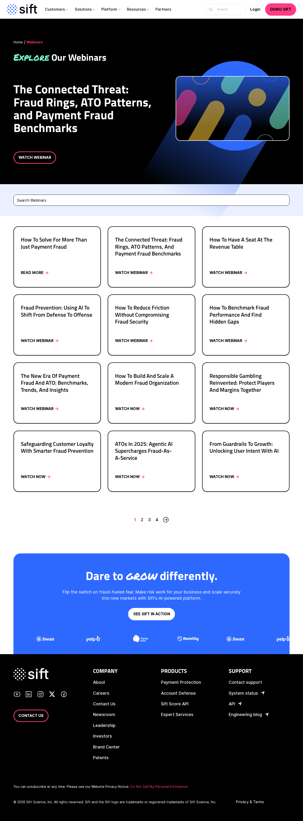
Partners (163, 9)
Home (18, 42)
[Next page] (166, 520)
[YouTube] (17, 695)
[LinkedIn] (28, 695)
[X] (52, 695)
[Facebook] (63, 695)
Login (255, 9)
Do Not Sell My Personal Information (159, 787)
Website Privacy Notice (110, 787)
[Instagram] (40, 695)
